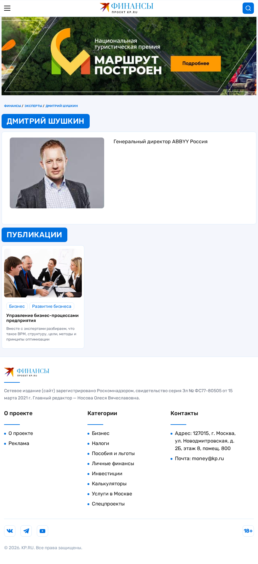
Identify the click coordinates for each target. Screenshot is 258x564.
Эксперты (33, 106)
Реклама (18, 443)
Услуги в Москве (112, 494)
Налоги (100, 443)
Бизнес (17, 306)
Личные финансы (113, 463)
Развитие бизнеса (51, 306)
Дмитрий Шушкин (62, 106)
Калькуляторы (109, 484)
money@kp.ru (208, 458)
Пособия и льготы (113, 453)
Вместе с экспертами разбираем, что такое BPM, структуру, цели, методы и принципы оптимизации (41, 333)
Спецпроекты (108, 504)
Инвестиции (107, 474)
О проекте (20, 433)
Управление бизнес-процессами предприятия (42, 318)
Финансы (12, 106)
